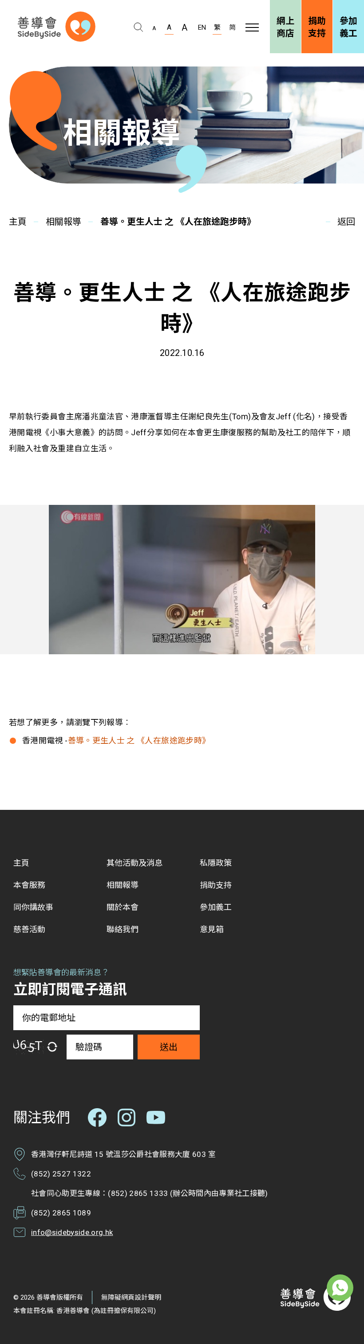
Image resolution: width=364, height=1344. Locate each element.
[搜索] (138, 27)
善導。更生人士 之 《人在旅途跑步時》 (139, 740)
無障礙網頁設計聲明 (131, 1297)
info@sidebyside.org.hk (72, 1232)
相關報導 (63, 221)
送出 (169, 1047)
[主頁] (56, 27)
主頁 (18, 221)
